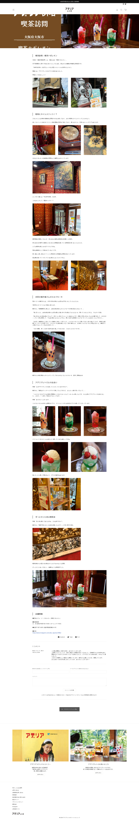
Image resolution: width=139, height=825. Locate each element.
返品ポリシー (15, 799)
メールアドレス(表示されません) (79, 668)
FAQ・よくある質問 (17, 787)
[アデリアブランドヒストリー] (40, 745)
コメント (34, 676)
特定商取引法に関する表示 (18, 797)
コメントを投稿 (69, 690)
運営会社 (14, 804)
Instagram (14, 806)
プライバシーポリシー (76, 695)
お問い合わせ (15, 790)
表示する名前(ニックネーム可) (41, 668)
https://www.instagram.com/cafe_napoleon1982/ (46, 633)
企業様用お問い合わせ (17, 792)
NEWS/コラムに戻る (71, 709)
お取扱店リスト (16, 809)
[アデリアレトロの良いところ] (98, 745)
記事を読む (40, 774)
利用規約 (87, 695)
